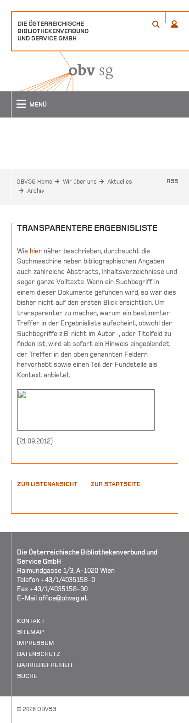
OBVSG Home (34, 182)
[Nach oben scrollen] (170, 715)
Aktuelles (119, 182)
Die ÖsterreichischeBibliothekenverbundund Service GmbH (53, 31)
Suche (27, 676)
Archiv (35, 191)
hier (36, 251)
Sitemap (30, 631)
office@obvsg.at (63, 598)
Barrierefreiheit (45, 664)
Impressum (35, 642)
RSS (172, 181)
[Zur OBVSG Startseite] (62, 71)
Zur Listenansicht (47, 484)
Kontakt (31, 620)
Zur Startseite (115, 484)
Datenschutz (39, 653)
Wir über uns (80, 182)
